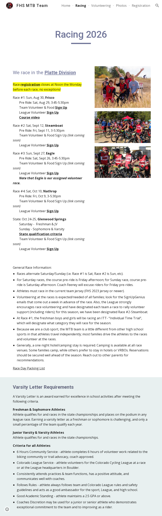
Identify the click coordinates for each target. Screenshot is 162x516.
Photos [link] (121, 5)
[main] (81, 36)
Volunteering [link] (101, 5)
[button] (157, 5)
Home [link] (65, 5)
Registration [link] (141, 5)
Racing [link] (80, 5)
